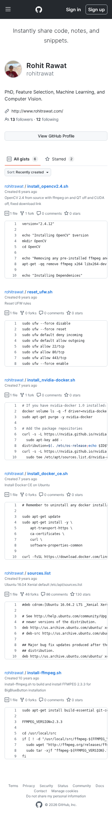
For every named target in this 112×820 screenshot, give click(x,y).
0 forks (30, 313)
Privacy (29, 786)
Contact (40, 791)
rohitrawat (14, 186)
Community (82, 786)
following (47, 119)
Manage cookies (64, 791)
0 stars (74, 213)
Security (46, 786)
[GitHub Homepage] (39, 805)
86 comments (56, 594)
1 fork (29, 213)
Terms (13, 786)
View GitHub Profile (56, 135)
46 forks (31, 594)
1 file (13, 213)
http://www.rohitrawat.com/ (37, 110)
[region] (56, 249)
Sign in (73, 9)
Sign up (96, 9)
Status (63, 786)
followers (22, 119)
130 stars (82, 594)
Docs (100, 786)
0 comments (51, 213)
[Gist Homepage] (38, 9)
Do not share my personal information (56, 796)
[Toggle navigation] (8, 9)
